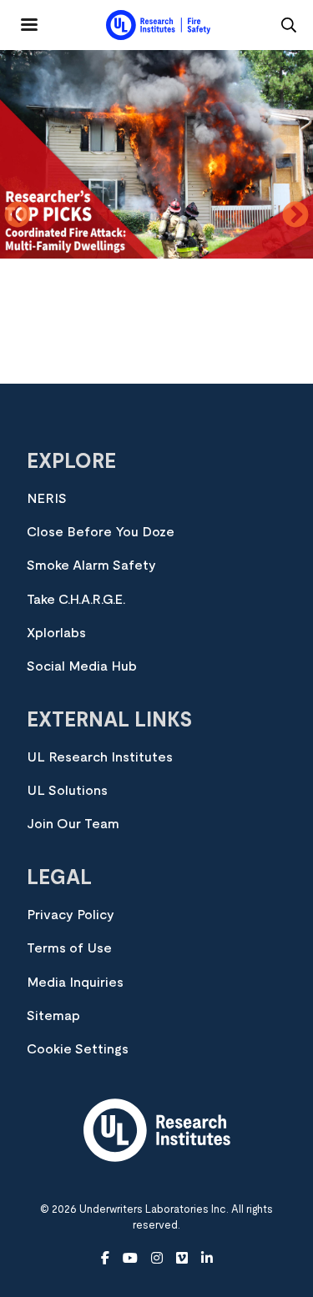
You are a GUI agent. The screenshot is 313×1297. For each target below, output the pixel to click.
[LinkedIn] (207, 1258)
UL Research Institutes (100, 757)
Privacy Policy (70, 915)
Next (295, 216)
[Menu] (19, 18)
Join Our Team (73, 824)
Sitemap (53, 1016)
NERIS (47, 498)
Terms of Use (69, 948)
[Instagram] (157, 1258)
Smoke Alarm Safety (91, 565)
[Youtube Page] (130, 1258)
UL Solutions (67, 790)
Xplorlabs (56, 633)
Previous (17, 216)
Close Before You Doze (100, 532)
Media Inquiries (75, 982)
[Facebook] (105, 1258)
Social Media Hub (82, 666)
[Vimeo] (182, 1258)
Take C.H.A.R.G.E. (76, 599)
